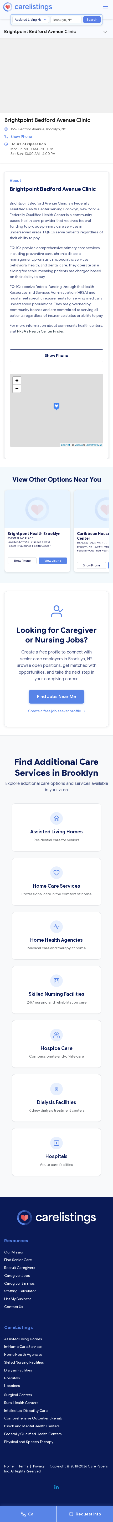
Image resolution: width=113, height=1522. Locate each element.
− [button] (17, 388)
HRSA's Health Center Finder (40, 331)
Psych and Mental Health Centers (32, 1426)
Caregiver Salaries (19, 1283)
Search (91, 20)
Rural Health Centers (21, 1402)
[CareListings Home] (42, 7)
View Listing (52, 560)
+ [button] (17, 380)
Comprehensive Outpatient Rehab (33, 1418)
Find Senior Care (18, 1259)
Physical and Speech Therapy (28, 1441)
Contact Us (13, 1306)
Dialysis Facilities (18, 1370)
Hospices (12, 1385)
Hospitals (12, 1378)
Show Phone (21, 136)
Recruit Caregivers (19, 1267)
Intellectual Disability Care (26, 1410)
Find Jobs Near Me (56, 696)
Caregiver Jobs (17, 1275)
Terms (23, 1466)
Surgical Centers (18, 1394)
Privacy (39, 1466)
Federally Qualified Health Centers (33, 1434)
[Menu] (105, 6)
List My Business (18, 1298)
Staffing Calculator (20, 1291)
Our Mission (14, 1252)
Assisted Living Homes (23, 1339)
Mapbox (78, 445)
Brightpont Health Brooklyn (34, 533)
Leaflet (65, 445)
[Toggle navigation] (105, 32)
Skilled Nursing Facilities (24, 1362)
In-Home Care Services (23, 1346)
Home (9, 1466)
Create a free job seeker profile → (56, 711)
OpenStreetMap (94, 445)
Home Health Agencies (23, 1354)
